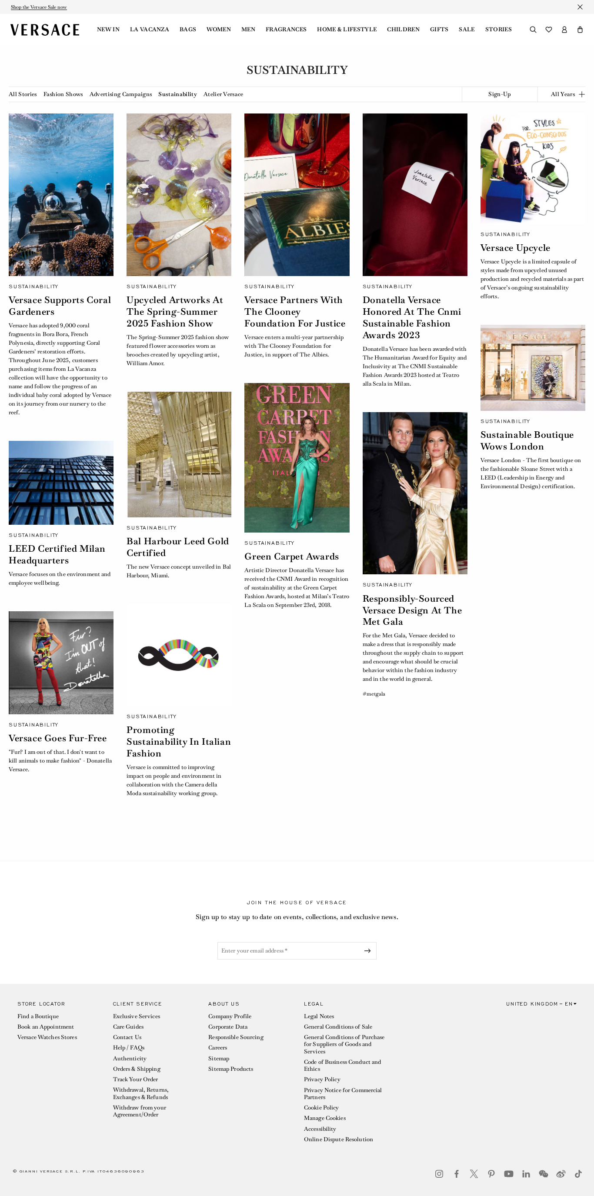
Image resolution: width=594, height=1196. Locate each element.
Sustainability (177, 94)
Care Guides (128, 1026)
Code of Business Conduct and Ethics (342, 1065)
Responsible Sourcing (235, 1037)
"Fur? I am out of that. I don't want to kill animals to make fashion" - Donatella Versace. (60, 760)
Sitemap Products (230, 1069)
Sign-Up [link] (499, 94)
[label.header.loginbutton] (564, 29)
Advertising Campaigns (121, 94)
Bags (188, 29)
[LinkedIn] (526, 1174)
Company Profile (229, 1016)
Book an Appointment (45, 1026)
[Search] (533, 29)
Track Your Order (135, 1079)
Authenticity (130, 1058)
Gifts (439, 29)
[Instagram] (439, 1174)
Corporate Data (227, 1026)
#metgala (374, 693)
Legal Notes (319, 1016)
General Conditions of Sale (338, 1026)
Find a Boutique (38, 1016)
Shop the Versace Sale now (39, 7)
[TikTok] (578, 1174)
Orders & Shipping (136, 1069)
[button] (580, 29)
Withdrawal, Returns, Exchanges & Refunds (141, 1093)
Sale (466, 29)
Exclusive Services (136, 1016)
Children (403, 29)
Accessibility (320, 1129)
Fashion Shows (63, 94)
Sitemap (218, 1058)
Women (219, 29)
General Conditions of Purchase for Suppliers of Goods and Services (344, 1044)
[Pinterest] (491, 1174)
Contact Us (127, 1037)
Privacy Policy (322, 1079)
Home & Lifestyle (347, 29)
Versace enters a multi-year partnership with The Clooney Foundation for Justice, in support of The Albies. (294, 345)
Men (248, 29)
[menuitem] (108, 29)
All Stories (23, 94)
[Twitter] (474, 1174)
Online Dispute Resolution (338, 1139)
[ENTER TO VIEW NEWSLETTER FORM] (369, 951)
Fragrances (286, 29)
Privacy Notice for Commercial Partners (343, 1093)
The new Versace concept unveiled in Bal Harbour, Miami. (179, 571)
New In (108, 29)
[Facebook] (456, 1174)
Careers (217, 1047)
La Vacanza (149, 29)
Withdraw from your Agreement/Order (139, 1111)
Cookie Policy (321, 1107)
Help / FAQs (128, 1047)
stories (498, 29)
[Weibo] (561, 1174)
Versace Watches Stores (47, 1037)
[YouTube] (509, 1174)
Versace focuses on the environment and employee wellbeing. (60, 578)
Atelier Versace (224, 94)
